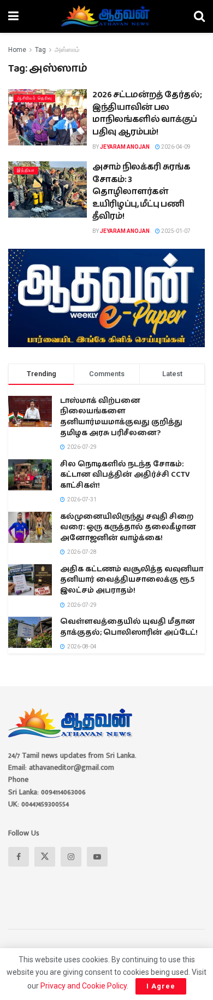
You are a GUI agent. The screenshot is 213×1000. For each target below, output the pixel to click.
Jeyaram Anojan (125, 147)
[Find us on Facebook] (18, 857)
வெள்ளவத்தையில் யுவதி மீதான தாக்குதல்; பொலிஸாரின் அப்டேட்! (129, 627)
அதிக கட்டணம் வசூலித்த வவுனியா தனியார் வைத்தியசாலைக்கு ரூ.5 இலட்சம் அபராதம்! (131, 580)
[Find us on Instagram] (71, 857)
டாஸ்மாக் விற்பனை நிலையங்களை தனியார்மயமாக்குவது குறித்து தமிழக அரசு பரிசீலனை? (121, 417)
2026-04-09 (175, 147)
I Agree (160, 986)
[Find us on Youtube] (97, 857)
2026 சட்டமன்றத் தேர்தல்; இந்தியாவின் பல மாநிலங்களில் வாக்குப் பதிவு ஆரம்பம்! (147, 113)
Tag (40, 50)
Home (17, 50)
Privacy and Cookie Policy (83, 985)
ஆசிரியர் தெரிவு (34, 98)
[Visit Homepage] (106, 16)
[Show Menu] (13, 16)
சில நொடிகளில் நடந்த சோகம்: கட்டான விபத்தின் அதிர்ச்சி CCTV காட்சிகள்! (125, 475)
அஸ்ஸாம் (67, 50)
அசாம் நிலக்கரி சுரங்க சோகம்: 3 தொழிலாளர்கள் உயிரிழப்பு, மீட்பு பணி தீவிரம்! (141, 191)
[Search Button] (199, 16)
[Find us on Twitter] (44, 857)
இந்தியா (26, 170)
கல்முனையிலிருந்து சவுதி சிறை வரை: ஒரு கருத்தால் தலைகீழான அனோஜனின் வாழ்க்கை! (128, 527)
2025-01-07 (175, 231)
